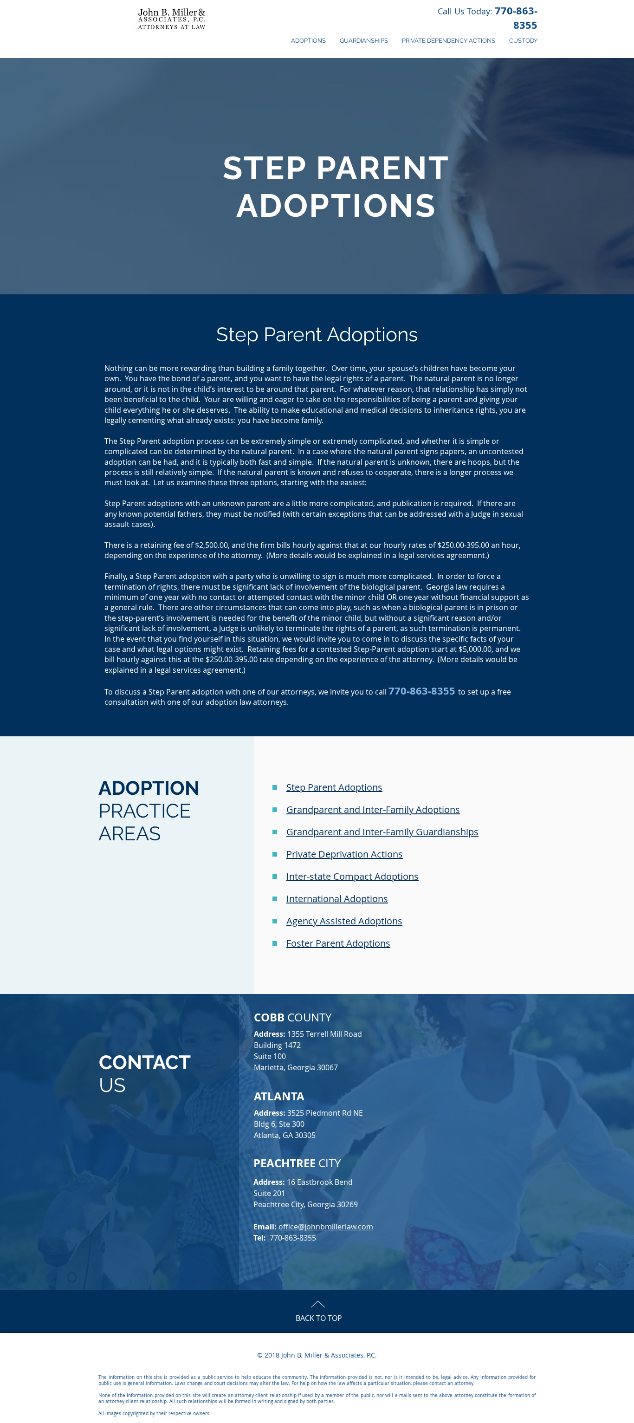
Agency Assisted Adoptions (344, 921)
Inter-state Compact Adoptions (352, 876)
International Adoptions (337, 898)
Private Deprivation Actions (344, 854)
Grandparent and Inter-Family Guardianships (382, 831)
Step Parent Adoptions (334, 787)
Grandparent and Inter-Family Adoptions (373, 809)
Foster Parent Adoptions (338, 943)
